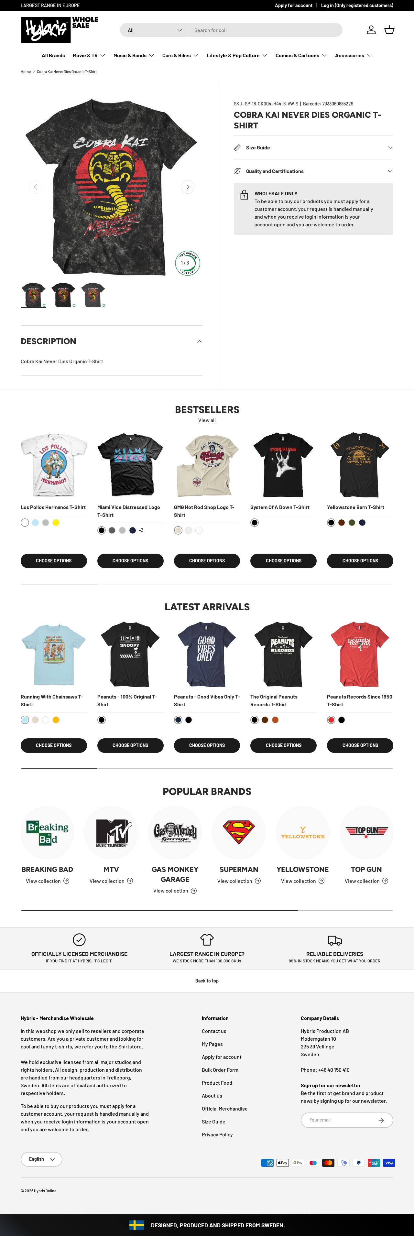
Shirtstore (130, 1046)
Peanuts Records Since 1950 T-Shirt (359, 700)
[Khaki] (35, 719)
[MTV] (111, 832)
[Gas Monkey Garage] (175, 832)
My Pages (212, 1044)
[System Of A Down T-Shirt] (283, 465)
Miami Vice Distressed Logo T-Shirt (128, 511)
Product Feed (217, 1082)
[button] (389, 30)
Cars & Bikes (176, 55)
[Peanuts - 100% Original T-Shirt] (130, 654)
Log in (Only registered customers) (357, 5)
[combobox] (231, 30)
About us (212, 1095)
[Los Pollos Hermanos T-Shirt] (54, 465)
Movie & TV (85, 55)
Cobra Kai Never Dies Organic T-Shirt (67, 71)
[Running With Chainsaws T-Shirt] (54, 654)
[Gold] (56, 719)
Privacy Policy (217, 1134)
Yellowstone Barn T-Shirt (355, 507)
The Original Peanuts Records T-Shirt (274, 700)
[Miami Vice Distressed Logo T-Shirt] (130, 465)
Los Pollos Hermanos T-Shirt (53, 507)
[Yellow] (56, 522)
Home (26, 71)
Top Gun (366, 869)
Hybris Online (45, 1190)
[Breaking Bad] (47, 832)
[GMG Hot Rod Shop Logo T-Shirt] (207, 465)
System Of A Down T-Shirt (280, 507)
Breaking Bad (47, 869)
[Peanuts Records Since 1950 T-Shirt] (360, 654)
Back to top (207, 980)
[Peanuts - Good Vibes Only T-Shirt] (207, 654)
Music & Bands (130, 55)
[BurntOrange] (275, 719)
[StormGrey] (188, 530)
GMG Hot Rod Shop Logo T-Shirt (204, 511)
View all (207, 420)
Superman (239, 869)
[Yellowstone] (302, 832)
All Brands (53, 55)
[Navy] (132, 530)
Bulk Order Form (220, 1070)
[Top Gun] (366, 832)
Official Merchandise (225, 1108)
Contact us (214, 1031)
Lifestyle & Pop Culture (233, 55)
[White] (198, 530)
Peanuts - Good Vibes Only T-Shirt (207, 700)
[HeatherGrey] (45, 522)
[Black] (188, 719)
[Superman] (238, 832)
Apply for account (293, 5)
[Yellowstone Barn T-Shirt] (360, 465)
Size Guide (213, 1121)
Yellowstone (303, 869)
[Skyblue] (35, 522)
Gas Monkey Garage (175, 874)
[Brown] (341, 522)
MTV (111, 869)
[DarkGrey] (111, 530)
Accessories (349, 55)
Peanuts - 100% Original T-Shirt (127, 700)
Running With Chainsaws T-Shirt (52, 700)
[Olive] (351, 522)
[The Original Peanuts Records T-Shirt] (283, 654)
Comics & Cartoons (297, 55)
